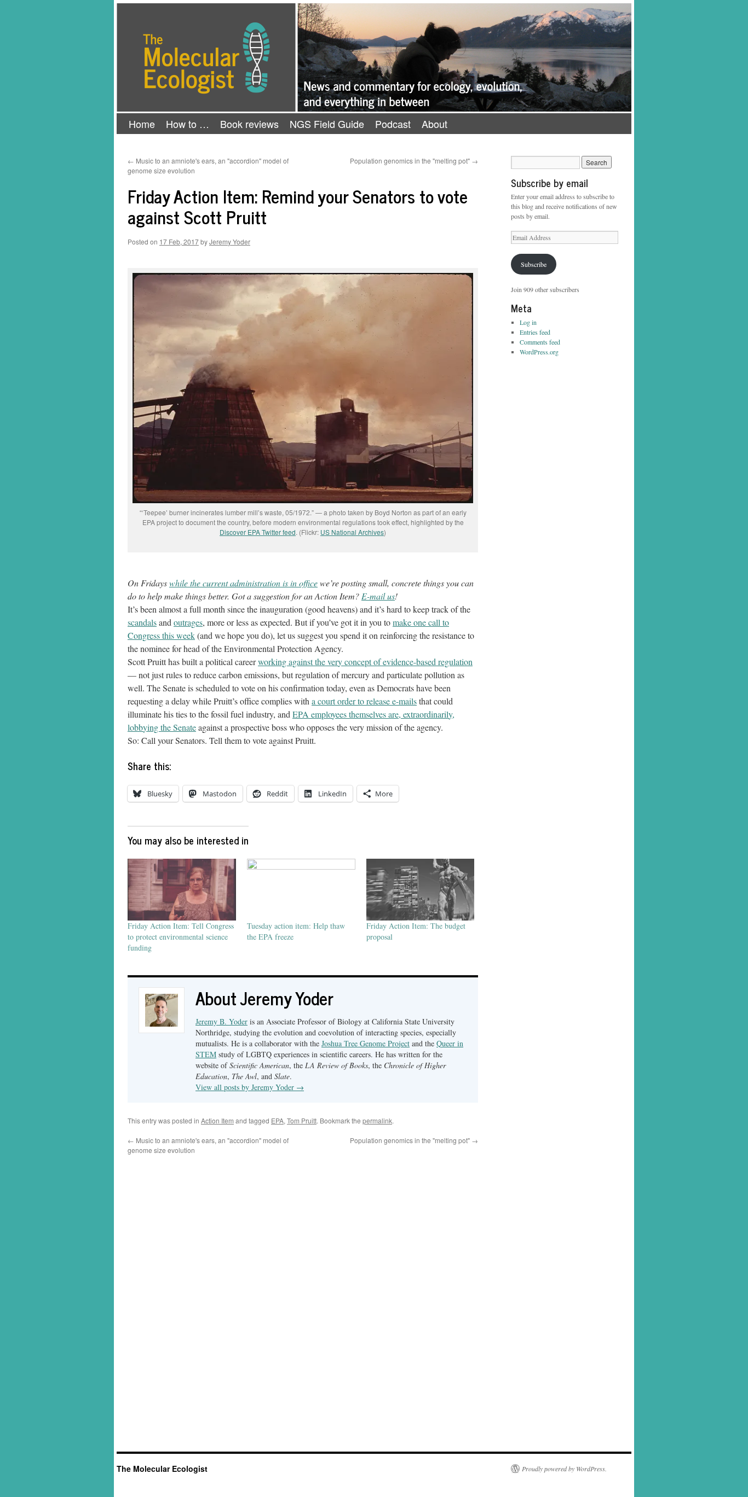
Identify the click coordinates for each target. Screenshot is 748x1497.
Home (142, 124)
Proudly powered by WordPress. (564, 1468)
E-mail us (378, 596)
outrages (188, 622)
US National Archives (352, 532)
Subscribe (533, 264)
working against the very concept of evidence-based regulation (365, 661)
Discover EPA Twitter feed (258, 532)
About (434, 124)
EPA (277, 1120)
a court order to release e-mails (364, 701)
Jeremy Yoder (229, 241)
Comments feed (540, 341)
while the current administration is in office (243, 583)
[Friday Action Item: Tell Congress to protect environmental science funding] (182, 890)
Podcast (393, 124)
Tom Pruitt (302, 1120)
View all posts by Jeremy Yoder (249, 1087)
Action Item (217, 1120)
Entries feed (535, 332)
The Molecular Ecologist (162, 1468)
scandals (142, 622)
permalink (377, 1120)
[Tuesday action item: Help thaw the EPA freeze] (301, 890)
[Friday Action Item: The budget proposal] (420, 890)
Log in (528, 322)
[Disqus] (303, 1292)
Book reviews (249, 124)
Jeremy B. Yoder (221, 1021)
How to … (187, 124)
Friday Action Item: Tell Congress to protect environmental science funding (181, 937)
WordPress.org (539, 351)
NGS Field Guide (327, 124)
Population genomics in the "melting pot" (414, 160)
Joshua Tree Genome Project (365, 1043)
